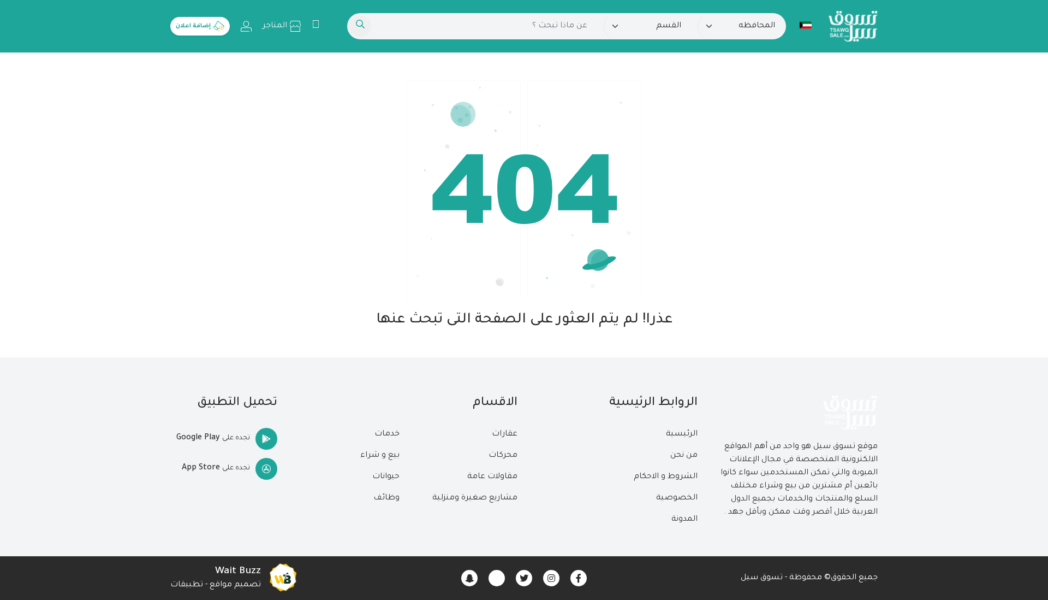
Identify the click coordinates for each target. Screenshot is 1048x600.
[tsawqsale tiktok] (497, 578)
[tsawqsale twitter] (524, 578)
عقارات (504, 434)
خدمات (387, 434)
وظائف (386, 498)
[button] (805, 25)
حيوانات (386, 477)
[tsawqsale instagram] (551, 578)
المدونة (684, 519)
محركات (503, 455)
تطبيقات (186, 585)
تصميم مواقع (235, 585)
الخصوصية (677, 498)
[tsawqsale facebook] (578, 578)
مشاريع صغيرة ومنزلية (474, 498)
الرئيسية (682, 434)
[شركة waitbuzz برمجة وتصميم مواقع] (282, 578)
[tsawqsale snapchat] (469, 578)
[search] (360, 26)
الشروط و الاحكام (666, 477)
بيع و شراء (380, 455)
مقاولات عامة (492, 477)
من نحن (684, 455)
